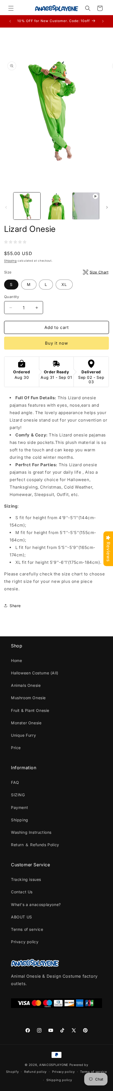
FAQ (15, 782)
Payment (19, 807)
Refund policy (35, 1072)
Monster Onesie (26, 722)
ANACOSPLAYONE (53, 1065)
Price (16, 747)
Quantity (11, 296)
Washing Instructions (31, 832)
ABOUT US (21, 917)
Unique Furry (23, 735)
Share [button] (15, 605)
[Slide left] (6, 207)
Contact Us (22, 891)
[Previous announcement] (10, 21)
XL (64, 284)
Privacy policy (24, 941)
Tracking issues (26, 879)
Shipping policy (59, 1080)
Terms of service (27, 929)
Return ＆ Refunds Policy (35, 844)
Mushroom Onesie (28, 697)
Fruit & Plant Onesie (30, 710)
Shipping (10, 260)
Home (16, 660)
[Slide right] (107, 207)
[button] (11, 8)
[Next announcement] (103, 21)
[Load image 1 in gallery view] (26, 205)
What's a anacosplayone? (36, 904)
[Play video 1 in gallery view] (85, 205)
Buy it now (56, 343)
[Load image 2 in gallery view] (56, 205)
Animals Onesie (26, 685)
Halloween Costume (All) (34, 673)
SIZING (18, 794)
